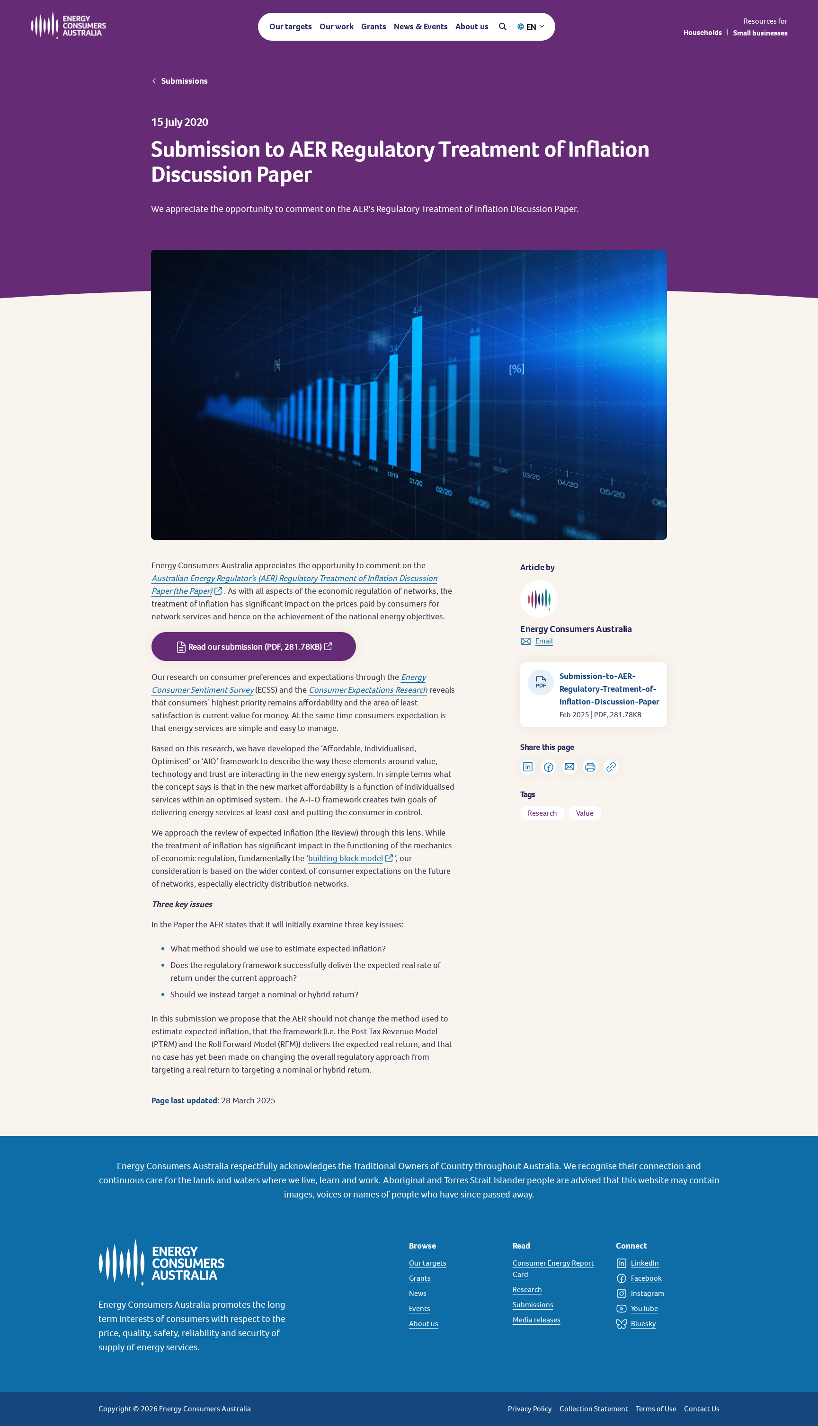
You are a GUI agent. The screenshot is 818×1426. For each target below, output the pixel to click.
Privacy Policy (530, 1409)
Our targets (290, 26)
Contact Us (702, 1409)
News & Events (421, 26)
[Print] (590, 767)
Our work (337, 26)
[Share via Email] (569, 767)
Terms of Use (656, 1409)
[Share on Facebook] (548, 767)
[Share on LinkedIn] (527, 767)
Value (585, 813)
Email (544, 641)
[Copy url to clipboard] (611, 767)
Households (703, 32)
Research (542, 813)
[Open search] (502, 26)
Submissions (184, 81)
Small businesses (760, 33)
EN (531, 26)
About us (472, 26)
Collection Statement (594, 1409)
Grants (373, 26)
